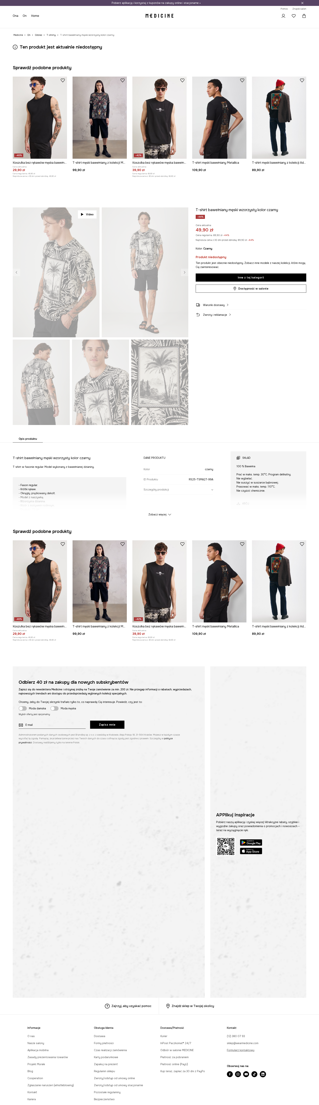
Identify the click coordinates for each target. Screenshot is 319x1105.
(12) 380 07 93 (236, 1036)
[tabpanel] (159, 480)
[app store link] (251, 851)
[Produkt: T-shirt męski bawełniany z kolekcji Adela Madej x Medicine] (279, 118)
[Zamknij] (302, 3)
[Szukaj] (273, 16)
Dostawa (99, 1036)
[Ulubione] (294, 16)
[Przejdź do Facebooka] (230, 1074)
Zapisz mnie (107, 724)
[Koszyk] (303, 16)
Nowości (18, 24)
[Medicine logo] (159, 16)
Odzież (31, 24)
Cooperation (35, 1078)
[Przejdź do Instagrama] (238, 1074)
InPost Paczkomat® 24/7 (175, 1043)
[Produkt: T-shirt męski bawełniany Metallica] (219, 118)
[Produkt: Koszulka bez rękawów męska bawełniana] (40, 118)
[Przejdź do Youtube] (246, 1074)
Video (90, 214)
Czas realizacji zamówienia (110, 1050)
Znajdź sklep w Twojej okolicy (193, 1006)
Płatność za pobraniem (174, 1057)
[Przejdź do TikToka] (254, 1074)
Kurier (163, 1036)
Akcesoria (58, 24)
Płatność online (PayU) (174, 1064)
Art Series (109, 24)
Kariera (32, 1099)
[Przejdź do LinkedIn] (263, 1074)
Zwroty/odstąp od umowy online (114, 1078)
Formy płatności (104, 1043)
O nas (31, 1036)
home (35, 16)
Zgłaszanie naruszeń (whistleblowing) (51, 1085)
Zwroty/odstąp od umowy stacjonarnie (118, 1085)
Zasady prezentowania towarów (48, 1057)
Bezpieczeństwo (104, 1099)
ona (15, 16)
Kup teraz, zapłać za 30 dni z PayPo (182, 1071)
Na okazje (93, 24)
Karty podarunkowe (106, 1057)
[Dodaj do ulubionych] (63, 80)
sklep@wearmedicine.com (242, 1043)
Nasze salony (36, 1043)
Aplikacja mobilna (38, 1050)
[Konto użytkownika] (283, 16)
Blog (30, 1071)
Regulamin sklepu (104, 1071)
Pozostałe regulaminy (107, 1092)
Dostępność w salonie (253, 288)
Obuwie (44, 24)
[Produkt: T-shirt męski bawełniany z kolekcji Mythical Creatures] (100, 118)
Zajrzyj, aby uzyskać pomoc (131, 1006)
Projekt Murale (36, 1064)
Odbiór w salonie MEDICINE (177, 1050)
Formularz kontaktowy (240, 1050)
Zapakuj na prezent (106, 1064)
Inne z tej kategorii (251, 277)
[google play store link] (251, 843)
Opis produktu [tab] (28, 438)
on (25, 16)
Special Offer (76, 24)
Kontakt (32, 1092)
